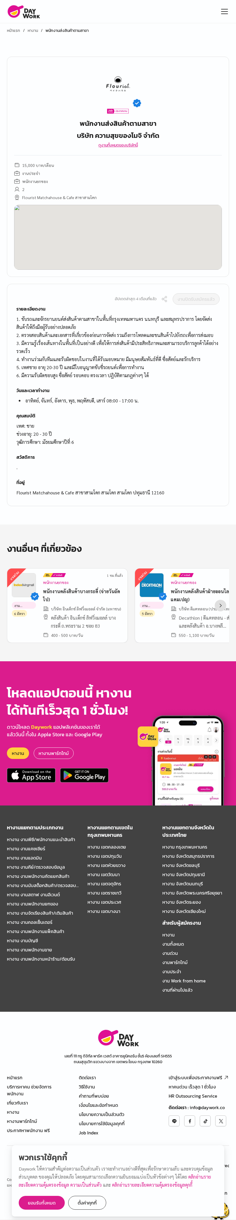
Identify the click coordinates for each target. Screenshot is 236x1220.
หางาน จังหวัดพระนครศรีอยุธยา (192, 892)
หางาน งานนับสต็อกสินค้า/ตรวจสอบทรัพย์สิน (41, 885)
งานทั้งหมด (173, 943)
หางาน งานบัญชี (22, 940)
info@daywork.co (207, 1107)
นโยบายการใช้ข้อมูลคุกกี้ (102, 1123)
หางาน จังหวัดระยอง (181, 902)
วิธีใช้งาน (87, 1086)
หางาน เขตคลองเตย (106, 846)
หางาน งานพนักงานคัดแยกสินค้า (38, 876)
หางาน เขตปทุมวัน (104, 856)
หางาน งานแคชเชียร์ (26, 848)
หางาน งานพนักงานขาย (29, 949)
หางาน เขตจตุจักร (104, 883)
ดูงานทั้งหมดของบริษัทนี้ (118, 145)
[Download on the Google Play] (84, 775)
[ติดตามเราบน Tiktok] (205, 1120)
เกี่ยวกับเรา (17, 1102)
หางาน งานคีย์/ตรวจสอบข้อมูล (36, 867)
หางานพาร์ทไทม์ (54, 753)
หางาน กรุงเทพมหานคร (184, 846)
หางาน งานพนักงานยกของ (32, 903)
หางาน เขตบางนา (103, 911)
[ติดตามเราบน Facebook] (189, 1120)
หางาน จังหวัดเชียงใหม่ (184, 911)
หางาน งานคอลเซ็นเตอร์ (29, 922)
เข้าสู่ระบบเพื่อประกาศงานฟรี (195, 1077)
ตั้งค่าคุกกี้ (87, 1202)
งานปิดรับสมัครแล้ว (196, 299)
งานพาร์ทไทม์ (175, 962)
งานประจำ (171, 971)
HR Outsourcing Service (193, 1095)
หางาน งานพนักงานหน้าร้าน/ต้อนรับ (41, 958)
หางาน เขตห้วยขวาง (106, 865)
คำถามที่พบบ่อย (94, 1095)
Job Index (88, 1132)
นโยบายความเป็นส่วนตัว (101, 1114)
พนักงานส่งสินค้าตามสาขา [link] (67, 31)
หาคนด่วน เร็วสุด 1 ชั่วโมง (192, 1086)
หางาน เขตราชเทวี (104, 892)
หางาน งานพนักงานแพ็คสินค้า (35, 931)
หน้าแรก (13, 31)
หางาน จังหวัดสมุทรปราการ (188, 856)
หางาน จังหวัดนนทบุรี (182, 883)
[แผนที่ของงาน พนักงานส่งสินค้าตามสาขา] (118, 237)
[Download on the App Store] (31, 775)
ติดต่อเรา (87, 1077)
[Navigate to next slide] (220, 605)
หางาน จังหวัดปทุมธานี (183, 874)
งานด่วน (170, 953)
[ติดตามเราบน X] (220, 1120)
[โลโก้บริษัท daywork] (118, 1037)
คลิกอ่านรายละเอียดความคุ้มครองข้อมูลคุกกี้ (152, 1185)
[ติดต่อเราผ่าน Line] (174, 1120)
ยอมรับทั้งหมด (42, 1202)
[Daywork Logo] (23, 11)
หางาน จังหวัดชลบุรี (181, 865)
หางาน (33, 31)
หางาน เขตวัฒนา (103, 874)
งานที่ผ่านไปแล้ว (177, 989)
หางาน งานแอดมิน (24, 857)
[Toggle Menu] (224, 11)
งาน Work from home (184, 980)
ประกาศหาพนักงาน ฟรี (28, 1130)
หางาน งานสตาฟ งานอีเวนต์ (33, 894)
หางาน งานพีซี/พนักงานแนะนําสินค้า (41, 839)
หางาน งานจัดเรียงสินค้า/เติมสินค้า (40, 912)
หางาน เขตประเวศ (104, 902)
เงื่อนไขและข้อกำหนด (98, 1105)
